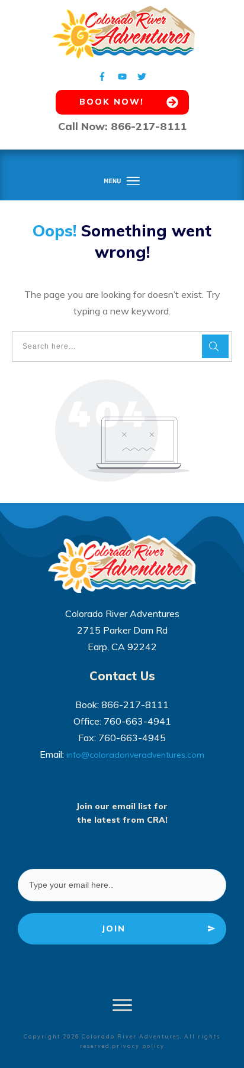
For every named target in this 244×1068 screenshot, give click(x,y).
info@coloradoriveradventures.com (135, 754)
